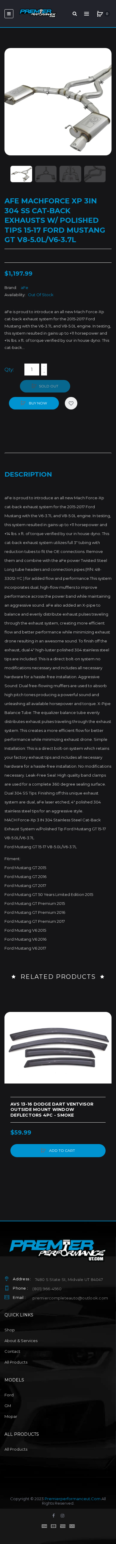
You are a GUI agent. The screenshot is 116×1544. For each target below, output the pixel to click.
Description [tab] (28, 474)
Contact (12, 1351)
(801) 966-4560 (47, 1288)
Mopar (10, 1416)
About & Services (20, 1340)
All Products (15, 1362)
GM (7, 1405)
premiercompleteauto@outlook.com (70, 1298)
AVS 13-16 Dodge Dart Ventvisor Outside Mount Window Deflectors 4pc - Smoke (52, 1109)
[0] (100, 14)
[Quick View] (11, 1042)
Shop (9, 1329)
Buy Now (37, 403)
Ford (9, 1394)
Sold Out (48, 386)
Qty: (9, 370)
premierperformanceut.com (73, 1498)
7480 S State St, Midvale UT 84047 (69, 1279)
